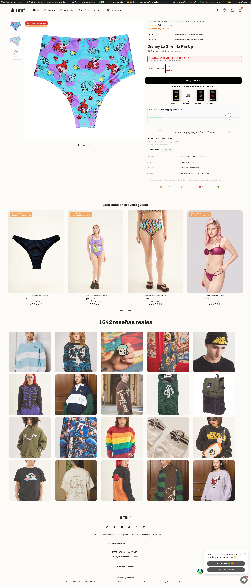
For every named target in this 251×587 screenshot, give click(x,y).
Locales (93, 535)
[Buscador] (216, 10)
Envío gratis (123, 535)
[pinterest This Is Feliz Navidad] (143, 527)
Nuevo (36, 10)
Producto (154, 150)
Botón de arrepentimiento (176, 582)
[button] (244, 580)
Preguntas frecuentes (141, 535)
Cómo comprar (114, 10)
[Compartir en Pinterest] (89, 144)
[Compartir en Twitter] (84, 144)
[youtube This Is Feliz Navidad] (122, 527)
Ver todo (98, 10)
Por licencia (49, 10)
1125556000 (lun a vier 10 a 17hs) (126, 552)
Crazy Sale (83, 10)
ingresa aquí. (159, 582)
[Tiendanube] (125, 578)
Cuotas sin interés (107, 535)
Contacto (157, 535)
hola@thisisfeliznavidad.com (125, 557)
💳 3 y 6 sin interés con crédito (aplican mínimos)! (89, 2)
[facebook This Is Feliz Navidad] (114, 527)
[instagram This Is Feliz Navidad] (107, 527)
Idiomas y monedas (125, 566)
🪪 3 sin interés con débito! (24, 2)
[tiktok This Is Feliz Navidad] (129, 527)
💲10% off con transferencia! (52, 2)
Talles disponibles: (155, 68)
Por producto (66, 10)
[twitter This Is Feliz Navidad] (136, 527)
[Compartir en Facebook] (78, 144)
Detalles (167, 150)
